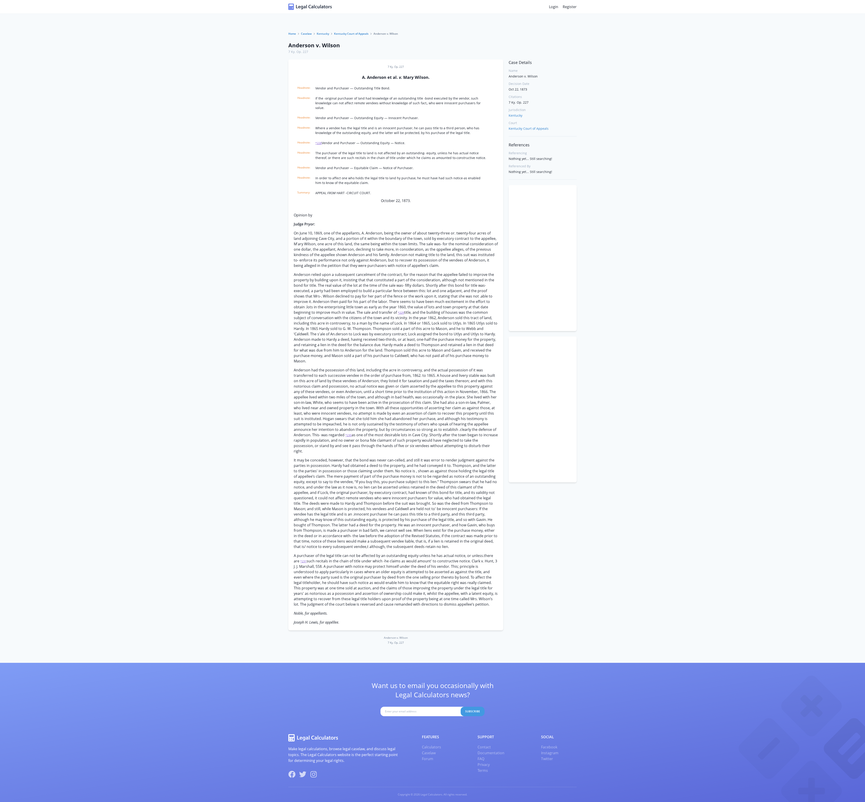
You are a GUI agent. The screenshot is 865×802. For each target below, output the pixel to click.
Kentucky (323, 34)
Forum (427, 758)
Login (553, 6)
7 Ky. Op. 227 (298, 52)
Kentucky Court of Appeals (351, 34)
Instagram (549, 752)
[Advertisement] (542, 258)
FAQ (481, 758)
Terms (483, 770)
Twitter (547, 758)
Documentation (491, 752)
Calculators (431, 747)
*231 (303, 561)
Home (292, 34)
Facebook (549, 747)
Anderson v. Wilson (314, 45)
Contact (484, 747)
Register (570, 6)
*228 (318, 143)
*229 (401, 313)
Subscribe (472, 711)
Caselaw (306, 34)
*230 (348, 435)
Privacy (484, 764)
